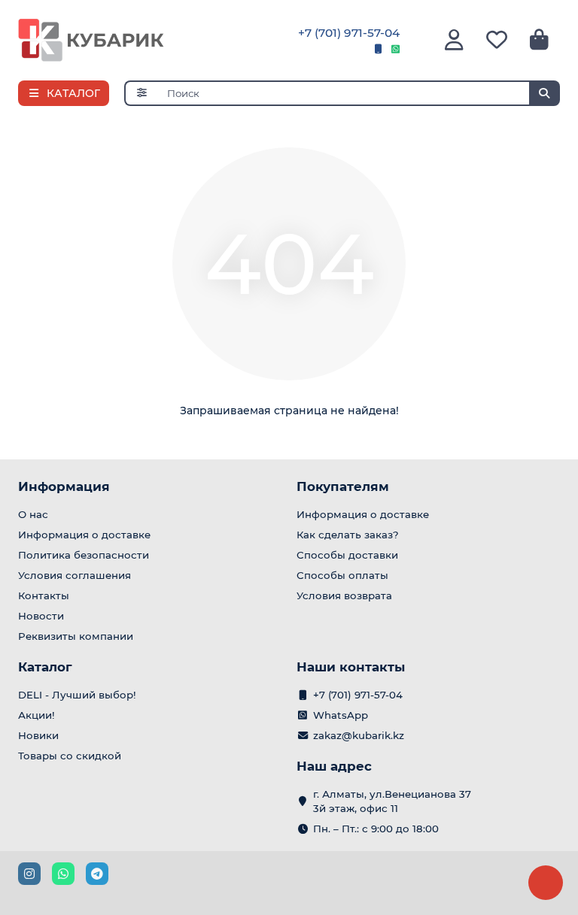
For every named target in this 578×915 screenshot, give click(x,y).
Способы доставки (347, 555)
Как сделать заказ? (348, 535)
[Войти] (454, 40)
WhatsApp (340, 715)
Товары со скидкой (69, 756)
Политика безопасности (83, 555)
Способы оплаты (342, 575)
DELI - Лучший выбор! (77, 695)
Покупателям (343, 486)
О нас (33, 514)
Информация (64, 486)
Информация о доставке (84, 535)
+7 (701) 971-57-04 (349, 33)
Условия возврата (344, 595)
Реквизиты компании (75, 636)
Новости (41, 616)
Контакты (43, 595)
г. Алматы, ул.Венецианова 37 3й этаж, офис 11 (392, 801)
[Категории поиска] (141, 93)
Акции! (36, 715)
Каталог (45, 666)
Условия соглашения (74, 575)
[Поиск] (544, 93)
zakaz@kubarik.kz (358, 735)
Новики (38, 735)
